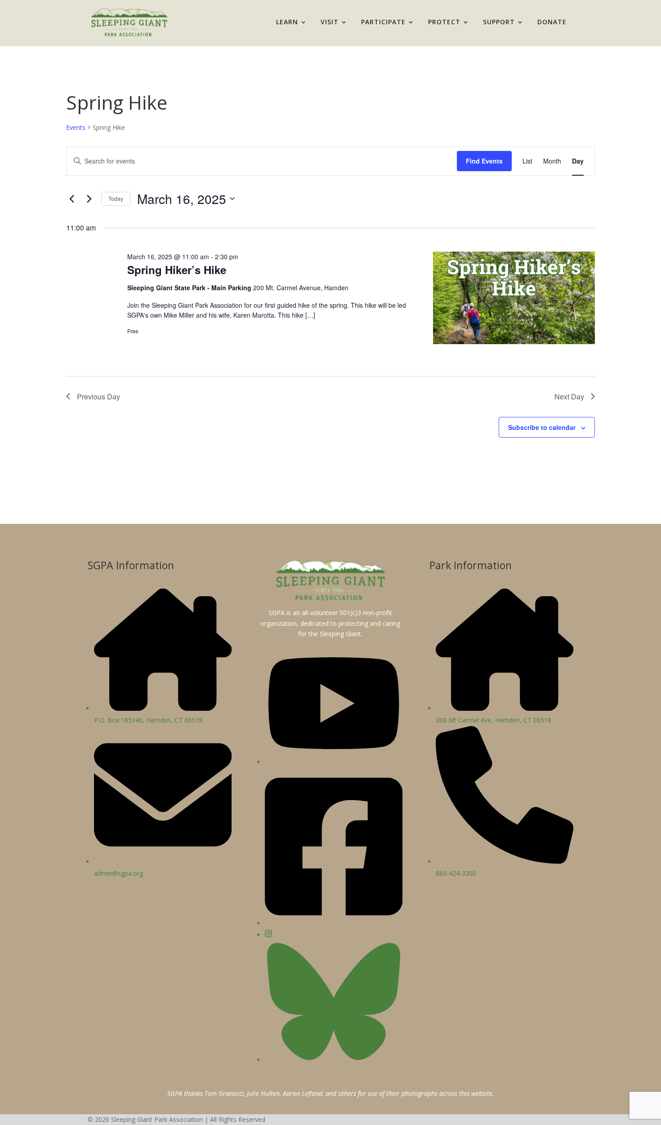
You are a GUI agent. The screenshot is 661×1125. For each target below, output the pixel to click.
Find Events (484, 160)
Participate (383, 22)
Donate (552, 22)
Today (115, 198)
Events (75, 127)
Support (499, 22)
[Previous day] (71, 198)
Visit (330, 22)
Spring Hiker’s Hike (176, 269)
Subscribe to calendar (542, 427)
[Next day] (89, 198)
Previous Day (98, 396)
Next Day (569, 396)
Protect (444, 22)
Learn (287, 22)
